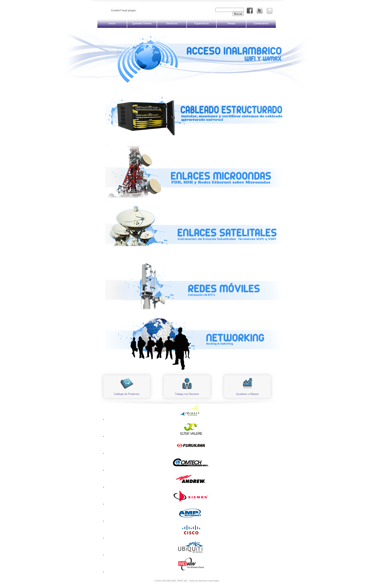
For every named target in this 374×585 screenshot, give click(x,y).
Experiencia (201, 23)
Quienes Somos (142, 23)
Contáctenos (261, 23)
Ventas (231, 23)
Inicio (112, 23)
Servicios (171, 23)
